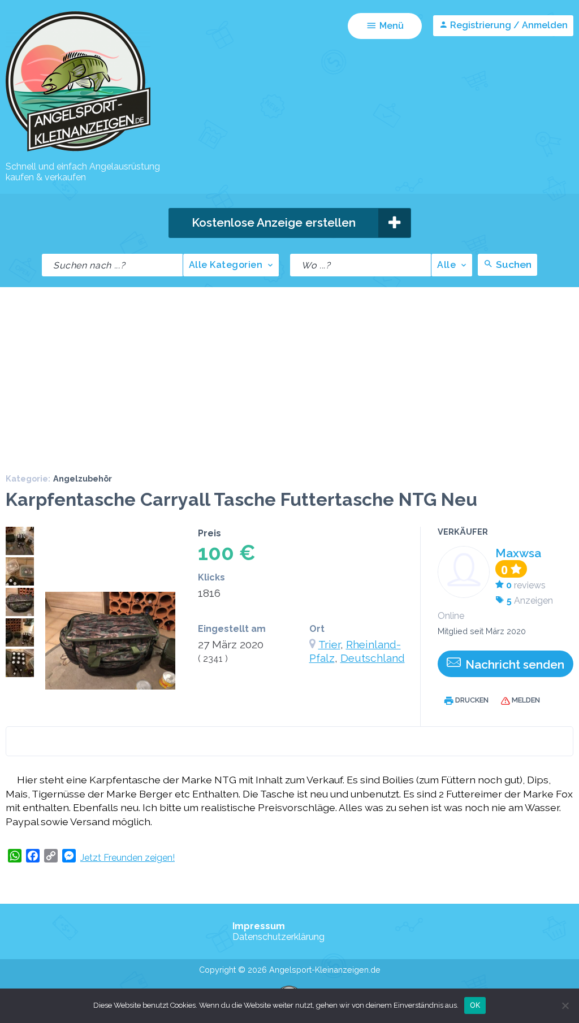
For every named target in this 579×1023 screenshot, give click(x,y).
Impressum (258, 926)
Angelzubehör (82, 478)
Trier (329, 644)
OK (475, 1004)
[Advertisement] (289, 372)
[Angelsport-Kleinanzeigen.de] (78, 150)
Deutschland (372, 658)
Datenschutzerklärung (278, 936)
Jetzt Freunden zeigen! (127, 857)
